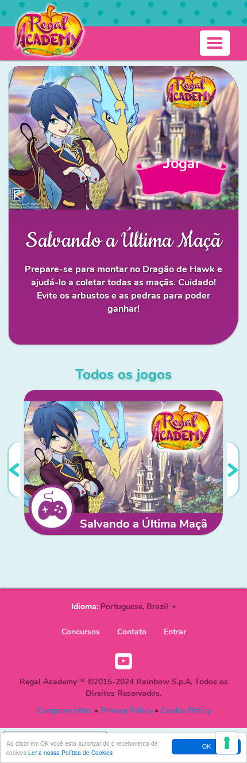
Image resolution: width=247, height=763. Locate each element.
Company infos (64, 710)
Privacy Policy (126, 710)
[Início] (49, 30)
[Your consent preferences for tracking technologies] (227, 743)
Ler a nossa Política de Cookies (70, 752)
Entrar (175, 631)
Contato (131, 631)
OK (206, 746)
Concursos (80, 631)
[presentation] (14, 469)
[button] (138, 606)
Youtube (123, 661)
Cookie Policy (186, 710)
